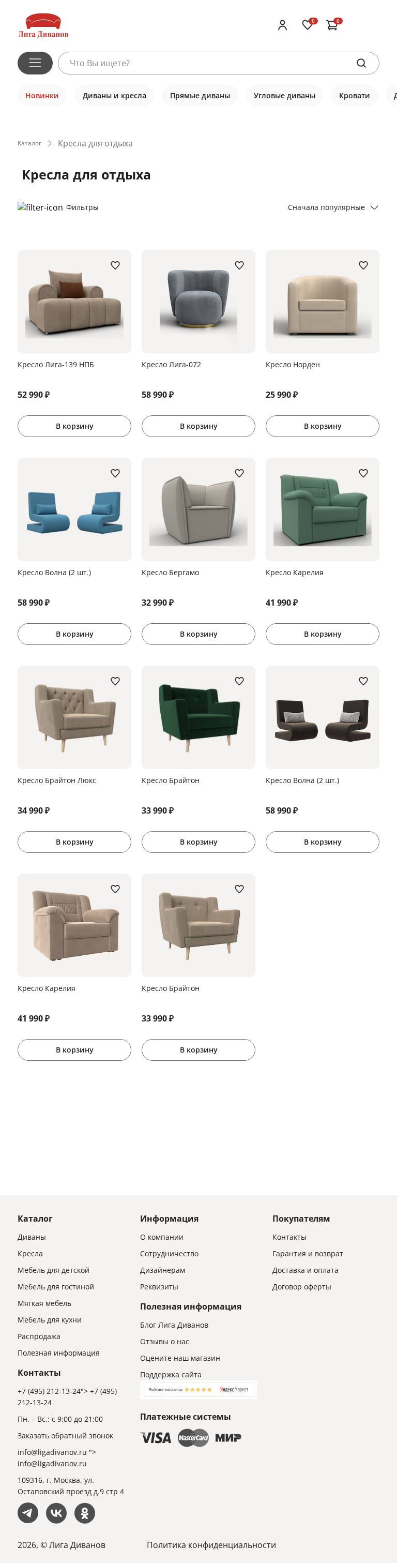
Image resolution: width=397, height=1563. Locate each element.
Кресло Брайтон (171, 780)
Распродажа (39, 1336)
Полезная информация (59, 1353)
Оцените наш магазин (180, 1358)
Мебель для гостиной (56, 1286)
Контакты (289, 1237)
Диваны (32, 1237)
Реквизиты (159, 1286)
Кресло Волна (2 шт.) (54, 572)
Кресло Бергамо (170, 572)
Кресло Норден (293, 364)
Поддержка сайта (171, 1374)
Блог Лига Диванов (174, 1325)
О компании (162, 1237)
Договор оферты (301, 1286)
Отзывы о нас (164, 1341)
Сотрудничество (169, 1253)
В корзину (75, 426)
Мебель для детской (53, 1270)
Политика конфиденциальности (211, 1545)
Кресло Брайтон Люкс (57, 780)
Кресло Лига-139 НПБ (56, 364)
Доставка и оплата (305, 1270)
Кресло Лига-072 (171, 364)
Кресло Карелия (295, 572)
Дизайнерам (162, 1270)
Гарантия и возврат (307, 1253)
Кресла (30, 1253)
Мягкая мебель (44, 1303)
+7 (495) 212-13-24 (49, 1391)
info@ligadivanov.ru (52, 1452)
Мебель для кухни (50, 1320)
